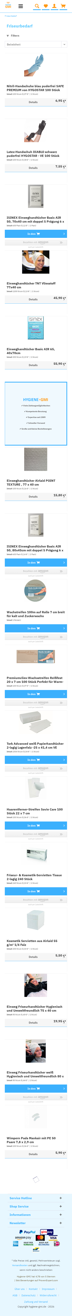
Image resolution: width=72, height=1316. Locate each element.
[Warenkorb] (63, 6)
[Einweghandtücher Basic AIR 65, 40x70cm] (35, 327)
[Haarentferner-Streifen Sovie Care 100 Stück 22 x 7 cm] (35, 788)
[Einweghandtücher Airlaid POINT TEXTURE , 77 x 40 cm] (35, 459)
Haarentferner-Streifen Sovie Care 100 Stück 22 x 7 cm (35, 811)
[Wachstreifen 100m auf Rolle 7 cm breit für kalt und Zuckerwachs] (35, 590)
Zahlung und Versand (36, 1301)
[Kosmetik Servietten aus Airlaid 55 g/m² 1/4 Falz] (35, 919)
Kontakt (33, 1289)
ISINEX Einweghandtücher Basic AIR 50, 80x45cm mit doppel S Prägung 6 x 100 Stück (35, 548)
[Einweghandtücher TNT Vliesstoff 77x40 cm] (35, 262)
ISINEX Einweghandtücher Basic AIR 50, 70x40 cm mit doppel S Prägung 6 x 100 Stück (35, 219)
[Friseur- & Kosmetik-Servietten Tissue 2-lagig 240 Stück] (35, 853)
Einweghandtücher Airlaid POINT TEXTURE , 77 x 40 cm (31, 482)
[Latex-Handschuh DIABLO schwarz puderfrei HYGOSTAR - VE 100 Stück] (35, 130)
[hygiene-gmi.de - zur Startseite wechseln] (9, 5)
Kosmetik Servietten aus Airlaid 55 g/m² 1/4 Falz (32, 943)
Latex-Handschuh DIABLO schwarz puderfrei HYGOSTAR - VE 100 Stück (33, 154)
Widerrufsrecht (48, 1295)
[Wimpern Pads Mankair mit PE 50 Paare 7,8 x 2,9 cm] (35, 1116)
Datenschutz (29, 1295)
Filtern (14, 35)
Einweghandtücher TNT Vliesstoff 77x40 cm (31, 285)
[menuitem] (19, 6)
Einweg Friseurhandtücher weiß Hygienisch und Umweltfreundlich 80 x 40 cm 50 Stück (35, 1074)
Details (33, 102)
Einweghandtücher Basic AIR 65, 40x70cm (31, 351)
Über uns (20, 1289)
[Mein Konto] (54, 6)
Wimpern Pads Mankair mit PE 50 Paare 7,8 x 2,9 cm (31, 1140)
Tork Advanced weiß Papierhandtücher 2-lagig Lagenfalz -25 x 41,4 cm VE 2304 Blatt (35, 745)
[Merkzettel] (46, 6)
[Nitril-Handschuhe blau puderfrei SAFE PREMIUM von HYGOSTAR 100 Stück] (35, 64)
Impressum (48, 1289)
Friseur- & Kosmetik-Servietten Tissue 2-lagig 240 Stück (34, 877)
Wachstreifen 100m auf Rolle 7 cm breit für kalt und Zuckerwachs (36, 614)
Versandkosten (20, 1265)
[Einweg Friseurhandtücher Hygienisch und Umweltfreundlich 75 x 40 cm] (35, 985)
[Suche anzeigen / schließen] (37, 6)
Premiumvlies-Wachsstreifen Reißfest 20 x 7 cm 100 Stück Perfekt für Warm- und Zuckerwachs (35, 680)
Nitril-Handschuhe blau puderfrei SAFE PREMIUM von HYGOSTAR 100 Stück (35, 88)
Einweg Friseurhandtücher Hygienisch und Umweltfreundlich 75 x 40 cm (34, 1008)
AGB (14, 1295)
